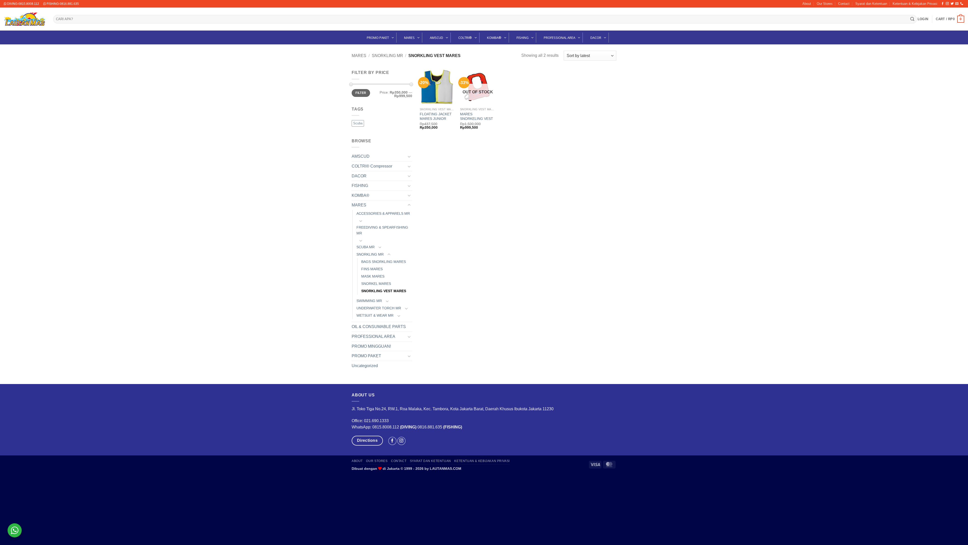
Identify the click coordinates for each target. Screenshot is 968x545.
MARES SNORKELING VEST (476, 116)
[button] (923, 19)
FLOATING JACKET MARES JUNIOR (436, 116)
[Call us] (961, 4)
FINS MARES (372, 269)
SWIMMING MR (369, 301)
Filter (360, 93)
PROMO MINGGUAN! (371, 346)
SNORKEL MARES (376, 284)
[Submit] (912, 19)
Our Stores (825, 4)
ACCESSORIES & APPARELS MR (383, 213)
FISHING (360, 185)
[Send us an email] (956, 4)
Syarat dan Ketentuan (871, 4)
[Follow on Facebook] (942, 4)
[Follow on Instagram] (947, 4)
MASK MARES (372, 276)
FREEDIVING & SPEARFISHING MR (382, 230)
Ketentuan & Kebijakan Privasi (915, 4)
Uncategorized (365, 366)
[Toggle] (409, 156)
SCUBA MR (365, 247)
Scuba (357, 123)
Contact (844, 4)
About (806, 4)
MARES (359, 55)
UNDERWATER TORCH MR (378, 308)
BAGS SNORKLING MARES (383, 262)
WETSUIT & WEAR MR (375, 315)
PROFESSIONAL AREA (373, 336)
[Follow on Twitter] (952, 4)
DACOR (359, 176)
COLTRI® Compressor (372, 166)
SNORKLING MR (387, 55)
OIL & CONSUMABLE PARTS (379, 326)
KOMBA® (360, 195)
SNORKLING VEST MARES (383, 291)
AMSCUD (361, 156)
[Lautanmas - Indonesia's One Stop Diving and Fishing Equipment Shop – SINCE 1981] (25, 19)
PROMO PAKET (366, 356)
